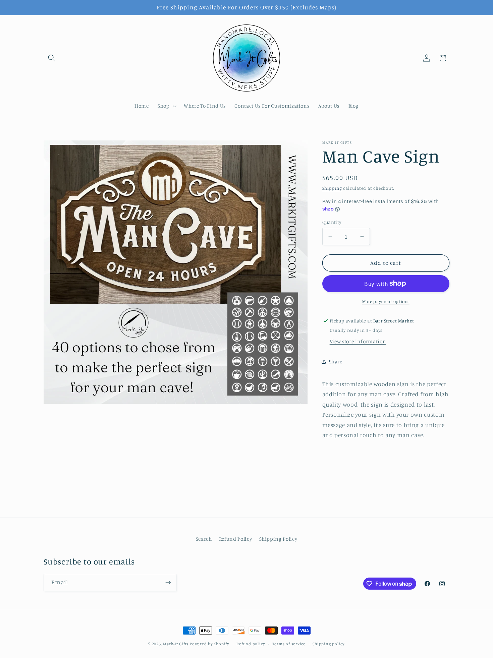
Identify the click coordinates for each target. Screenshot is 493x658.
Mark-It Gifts (175, 643)
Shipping (332, 188)
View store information (358, 341)
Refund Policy (235, 539)
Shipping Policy (278, 539)
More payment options (385, 301)
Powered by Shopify (209, 643)
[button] (52, 58)
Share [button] (335, 361)
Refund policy (250, 643)
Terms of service (289, 643)
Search (204, 539)
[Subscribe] (168, 582)
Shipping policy (329, 643)
